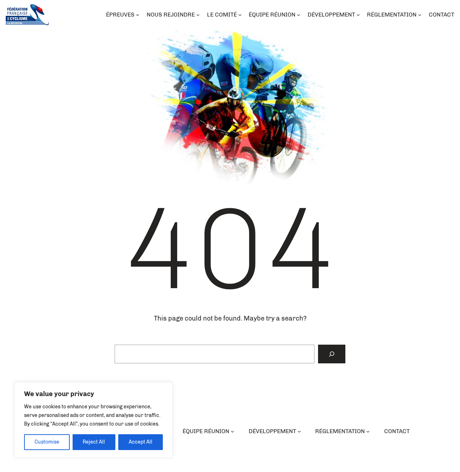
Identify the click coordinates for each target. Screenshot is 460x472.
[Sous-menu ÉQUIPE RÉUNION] (232, 431)
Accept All (140, 442)
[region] (93, 420)
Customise (46, 442)
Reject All (94, 442)
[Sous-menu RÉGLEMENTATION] (368, 431)
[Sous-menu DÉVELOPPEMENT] (299, 431)
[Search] (331, 354)
